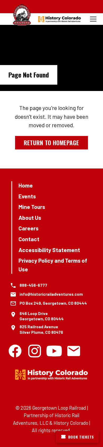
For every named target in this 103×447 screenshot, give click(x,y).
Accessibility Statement (49, 250)
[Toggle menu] (93, 19)
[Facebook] (15, 351)
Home (25, 185)
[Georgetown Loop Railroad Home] (22, 15)
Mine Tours (31, 206)
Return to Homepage (51, 142)
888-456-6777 (33, 285)
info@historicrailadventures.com (51, 294)
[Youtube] (54, 351)
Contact (28, 239)
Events (27, 196)
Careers (28, 228)
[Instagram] (34, 351)
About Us (29, 217)
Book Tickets (81, 437)
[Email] (73, 351)
